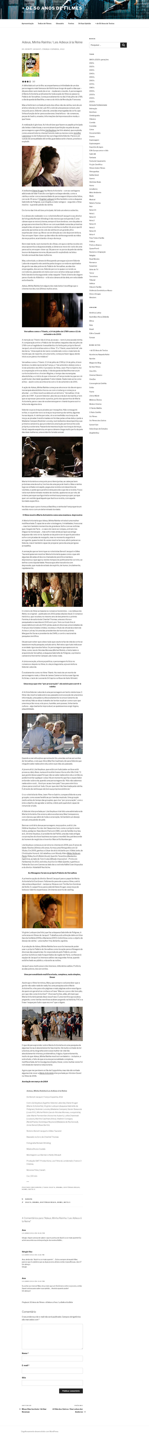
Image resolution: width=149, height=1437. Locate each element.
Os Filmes (93, 416)
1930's (91, 70)
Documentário (95, 133)
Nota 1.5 (92, 217)
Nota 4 (92, 234)
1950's (91, 77)
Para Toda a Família (96, 238)
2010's (52, 1187)
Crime (91, 129)
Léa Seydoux (50, 130)
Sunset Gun (93, 425)
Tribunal (92, 280)
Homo (24, 1189)
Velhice (92, 283)
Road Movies (94, 259)
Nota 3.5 (92, 231)
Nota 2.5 (92, 224)
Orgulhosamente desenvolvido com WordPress (39, 1431)
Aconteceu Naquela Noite (99, 354)
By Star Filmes (94, 367)
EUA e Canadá (94, 333)
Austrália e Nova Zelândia (99, 317)
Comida (92, 123)
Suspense (93, 266)
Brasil (91, 329)
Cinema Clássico (95, 375)
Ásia (91, 325)
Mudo (91, 196)
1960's (91, 81)
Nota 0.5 (92, 210)
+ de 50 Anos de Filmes (52, 8)
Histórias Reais (72, 1187)
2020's (92, 102)
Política (92, 241)
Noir (91, 206)
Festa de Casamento (97, 161)
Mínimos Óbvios (95, 400)
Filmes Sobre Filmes (97, 168)
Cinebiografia (94, 116)
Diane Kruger (38, 191)
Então (91, 387)
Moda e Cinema (95, 404)
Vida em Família (95, 287)
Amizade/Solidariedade (98, 105)
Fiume (91, 392)
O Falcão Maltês (95, 408)
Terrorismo (93, 276)
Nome (25, 1353)
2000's (92, 95)
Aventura (92, 112)
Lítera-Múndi (94, 396)
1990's (91, 91)
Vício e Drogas (95, 294)
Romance (93, 262)
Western (92, 297)
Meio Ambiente (95, 192)
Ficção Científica (95, 164)
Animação (93, 109)
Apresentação (28, 23)
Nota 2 (92, 220)
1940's (91, 74)
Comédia (92, 126)
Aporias (92, 359)
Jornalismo (93, 189)
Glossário (60, 23)
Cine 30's (92, 371)
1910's (91, 63)
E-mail (25, 1365)
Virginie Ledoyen (46, 199)
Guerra (92, 178)
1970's (91, 84)
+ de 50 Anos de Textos (104, 23)
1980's (91, 88)
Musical (92, 199)
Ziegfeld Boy (94, 433)
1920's (91, 67)
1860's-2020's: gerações (99, 60)
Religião (92, 255)
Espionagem (94, 140)
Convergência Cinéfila (97, 383)
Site (24, 1378)
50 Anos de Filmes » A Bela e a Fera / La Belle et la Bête (51, 1302)
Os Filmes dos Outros (97, 420)
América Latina (95, 313)
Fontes (71, 23)
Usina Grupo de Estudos (98, 429)
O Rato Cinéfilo (95, 412)
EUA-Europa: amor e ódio (98, 150)
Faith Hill (92, 154)
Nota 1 (91, 213)
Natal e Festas (95, 203)
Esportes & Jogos (96, 147)
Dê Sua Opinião (84, 23)
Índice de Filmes (44, 23)
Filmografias (94, 171)
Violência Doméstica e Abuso (100, 290)
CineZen (92, 379)
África (91, 321)
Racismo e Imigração (97, 252)
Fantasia (92, 157)
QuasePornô (94, 248)
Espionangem (94, 143)
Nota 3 (32, 1189)
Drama (59, 1187)
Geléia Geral (94, 175)
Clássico (92, 119)
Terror (91, 273)
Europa (38, 1187)
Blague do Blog (95, 363)
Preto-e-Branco (95, 245)
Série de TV (93, 269)
